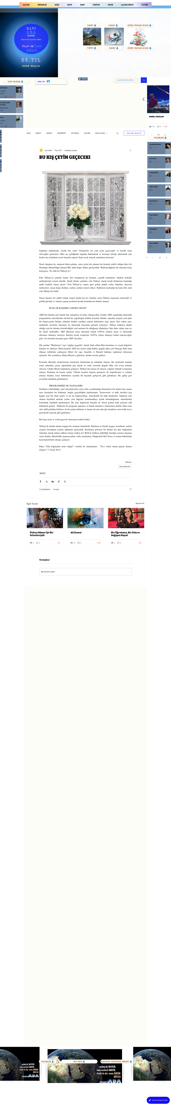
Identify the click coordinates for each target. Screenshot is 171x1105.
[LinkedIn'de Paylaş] (52, 481)
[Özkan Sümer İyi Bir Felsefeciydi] (45, 518)
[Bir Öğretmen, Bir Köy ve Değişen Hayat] (126, 518)
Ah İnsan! (76, 532)
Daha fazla (100, 133)
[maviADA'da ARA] (144, 80)
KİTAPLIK (75, 133)
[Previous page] (153, 257)
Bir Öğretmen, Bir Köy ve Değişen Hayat (125, 534)
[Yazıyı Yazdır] (65, 481)
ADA (29, 133)
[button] (117, 133)
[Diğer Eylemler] (130, 150)
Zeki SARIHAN (124, 467)
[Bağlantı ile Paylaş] (59, 481)
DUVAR (87, 133)
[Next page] (166, 257)
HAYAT (38, 133)
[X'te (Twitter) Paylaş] (46, 481)
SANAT (49, 133)
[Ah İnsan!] (85, 518)
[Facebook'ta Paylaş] (40, 481)
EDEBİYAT (61, 133)
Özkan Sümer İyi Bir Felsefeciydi (41, 534)
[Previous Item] (143, 99)
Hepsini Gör (140, 503)
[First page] (147, 257)
